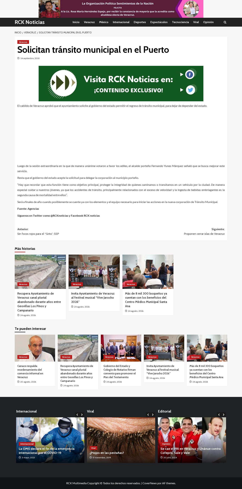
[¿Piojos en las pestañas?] (121, 440)
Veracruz (89, 22)
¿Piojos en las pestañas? (107, 453)
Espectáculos (159, 22)
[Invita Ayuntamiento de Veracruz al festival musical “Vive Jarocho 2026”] (94, 272)
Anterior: (38, 231)
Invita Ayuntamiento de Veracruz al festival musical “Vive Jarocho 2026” (93, 298)
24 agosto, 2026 (28, 315)
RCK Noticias (30, 22)
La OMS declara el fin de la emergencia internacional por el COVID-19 (47, 451)
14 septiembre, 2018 (30, 58)
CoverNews (149, 483)
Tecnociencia (180, 22)
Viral (196, 22)
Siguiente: (204, 231)
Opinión (208, 22)
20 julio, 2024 (170, 457)
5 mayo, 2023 (28, 457)
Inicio (76, 22)
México (103, 22)
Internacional (121, 22)
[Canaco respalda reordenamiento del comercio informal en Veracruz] (35, 348)
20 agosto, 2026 (28, 381)
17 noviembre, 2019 (102, 457)
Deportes (140, 22)
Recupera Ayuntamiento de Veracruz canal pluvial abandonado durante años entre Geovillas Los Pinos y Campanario (39, 302)
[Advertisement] (121, 135)
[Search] (225, 22)
